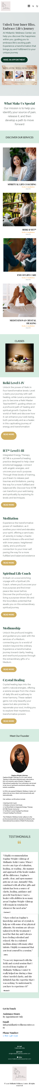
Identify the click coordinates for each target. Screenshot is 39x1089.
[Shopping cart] (37, 6)
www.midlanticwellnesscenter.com (19, 1059)
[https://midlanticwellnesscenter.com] (5, 6)
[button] (29, 6)
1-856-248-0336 (10, 1035)
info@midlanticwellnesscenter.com (19, 1053)
